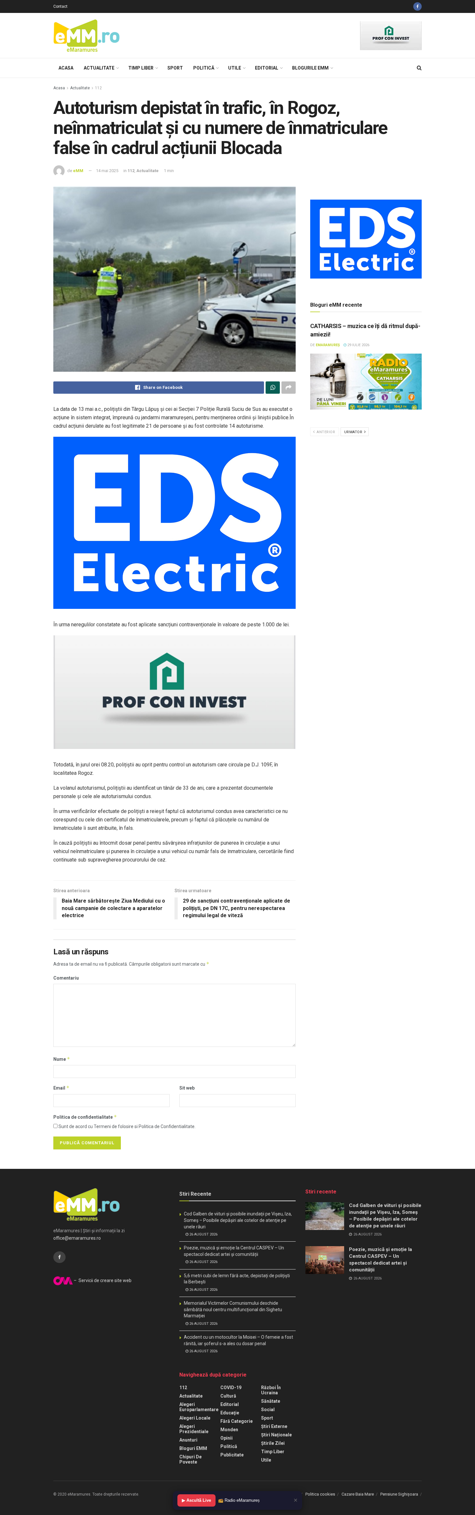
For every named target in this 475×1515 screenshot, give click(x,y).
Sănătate (270, 1401)
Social (268, 1409)
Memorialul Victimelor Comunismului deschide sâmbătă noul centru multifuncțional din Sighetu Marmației (233, 1309)
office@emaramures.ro (77, 1238)
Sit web (187, 1088)
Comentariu (66, 978)
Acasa (65, 68)
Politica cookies (320, 1494)
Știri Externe (274, 1426)
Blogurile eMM (310, 68)
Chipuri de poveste (190, 1459)
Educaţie (229, 1412)
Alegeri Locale (194, 1418)
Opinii (226, 1438)
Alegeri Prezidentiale (193, 1429)
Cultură (228, 1396)
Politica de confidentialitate (85, 1117)
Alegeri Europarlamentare (198, 1407)
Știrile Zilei (273, 1443)
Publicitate (232, 1454)
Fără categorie (236, 1421)
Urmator (354, 432)
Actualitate (99, 68)
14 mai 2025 (107, 170)
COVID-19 (230, 1387)
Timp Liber (140, 68)
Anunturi (188, 1440)
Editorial (266, 68)
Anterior (325, 432)
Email (61, 1088)
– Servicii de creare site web (102, 1280)
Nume (61, 1059)
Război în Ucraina (271, 1390)
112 (98, 88)
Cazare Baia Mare (358, 1494)
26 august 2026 (202, 1234)
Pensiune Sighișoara (399, 1494)
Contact (60, 6)
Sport (175, 68)
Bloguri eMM (193, 1448)
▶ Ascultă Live (196, 1500)
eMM (78, 170)
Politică (203, 68)
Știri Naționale (276, 1434)
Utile (234, 68)
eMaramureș (328, 345)
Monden (229, 1429)
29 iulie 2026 (357, 345)
